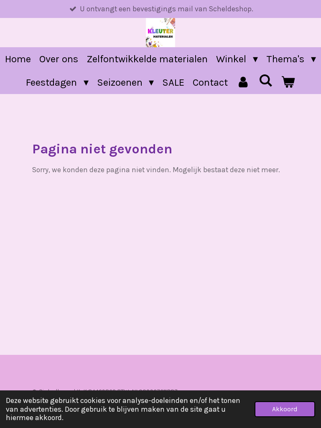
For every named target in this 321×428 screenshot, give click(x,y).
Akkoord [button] (285, 409)
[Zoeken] (266, 81)
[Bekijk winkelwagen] (288, 82)
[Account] (243, 82)
